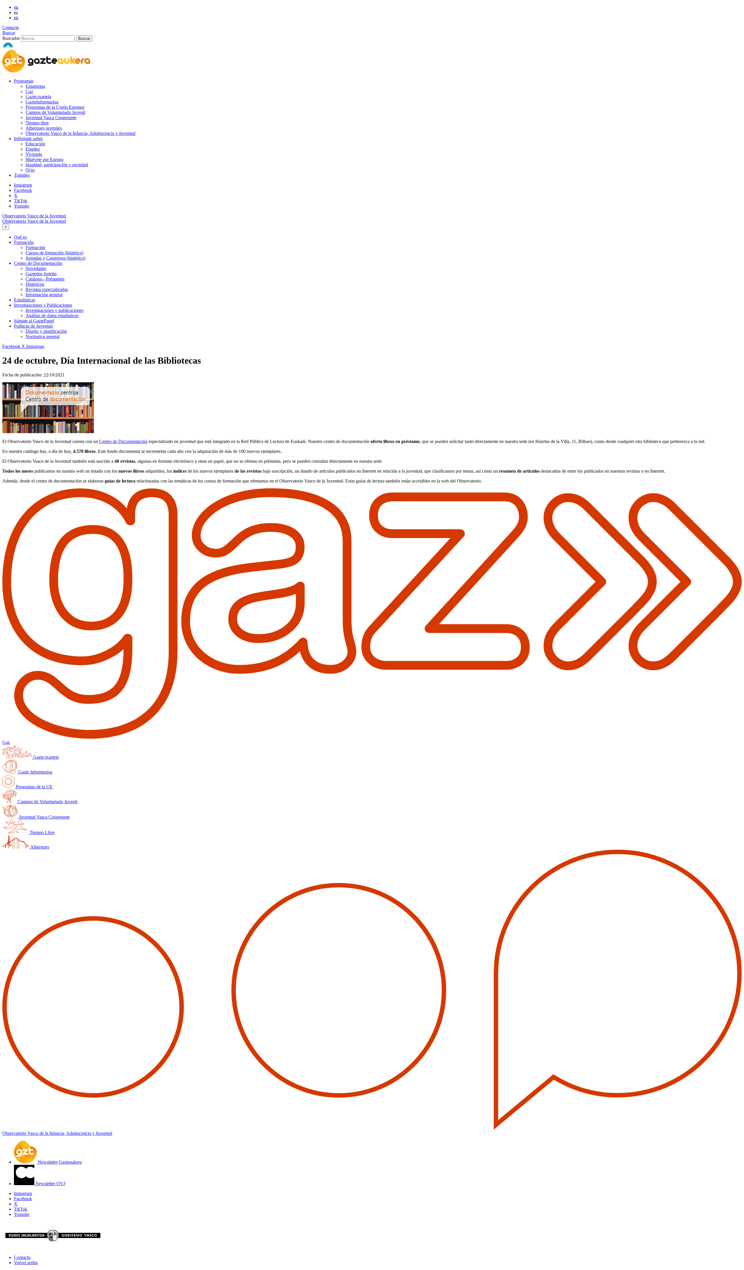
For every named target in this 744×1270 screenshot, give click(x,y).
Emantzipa (35, 86)
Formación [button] (24, 242)
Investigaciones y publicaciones (54, 310)
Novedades (36, 268)
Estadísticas (24, 299)
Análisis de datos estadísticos (52, 315)
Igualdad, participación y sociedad (57, 164)
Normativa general (43, 336)
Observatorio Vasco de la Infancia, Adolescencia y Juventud (80, 133)
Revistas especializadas (47, 289)
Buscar (8, 32)
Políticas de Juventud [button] (33, 326)
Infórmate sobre (28, 138)
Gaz (29, 91)
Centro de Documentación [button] (38, 263)
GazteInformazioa (42, 101)
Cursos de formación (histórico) (54, 252)
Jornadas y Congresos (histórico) (55, 258)
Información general (44, 294)
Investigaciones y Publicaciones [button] (43, 305)
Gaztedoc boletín (41, 273)
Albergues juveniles (44, 128)
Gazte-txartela (38, 96)
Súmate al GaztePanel (34, 320)
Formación (35, 247)
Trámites (22, 175)
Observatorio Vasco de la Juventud (34, 215)
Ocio (30, 169)
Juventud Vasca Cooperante (51, 117)
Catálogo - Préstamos (45, 278)
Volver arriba (26, 1262)
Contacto (10, 27)
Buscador (11, 38)
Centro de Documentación (123, 441)
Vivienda (34, 154)
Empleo (33, 149)
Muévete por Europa (44, 159)
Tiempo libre (37, 122)
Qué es (20, 237)
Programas (23, 80)
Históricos (35, 284)
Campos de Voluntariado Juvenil (55, 112)
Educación (35, 143)
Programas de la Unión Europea (55, 107)
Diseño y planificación (46, 331)
